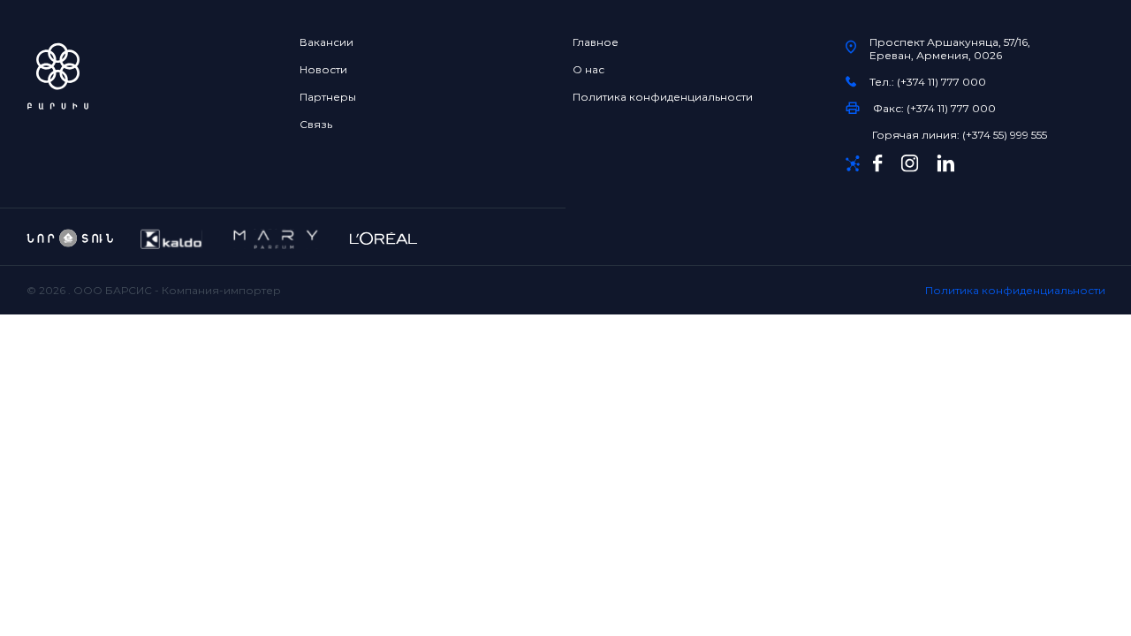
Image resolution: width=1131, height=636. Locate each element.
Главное (596, 42)
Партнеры (328, 96)
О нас (588, 69)
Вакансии (326, 42)
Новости (323, 69)
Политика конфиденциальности (663, 96)
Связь (316, 124)
